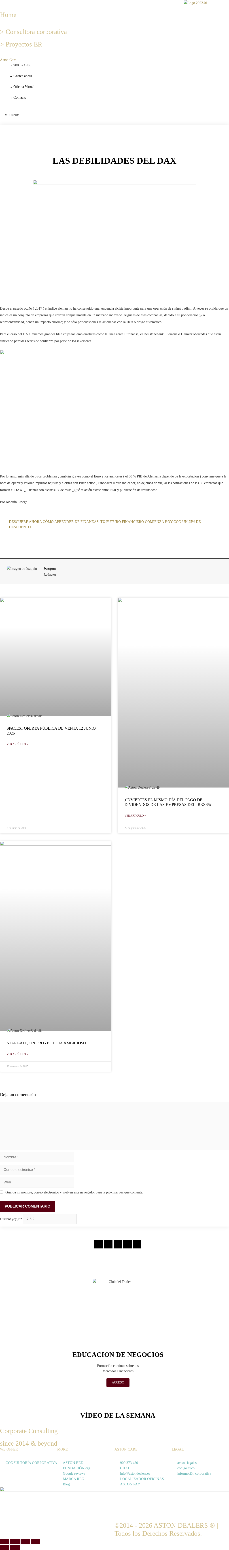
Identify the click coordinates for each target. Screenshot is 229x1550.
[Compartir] (25, 1541)
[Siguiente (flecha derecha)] (15, 1547)
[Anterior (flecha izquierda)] (4, 1547)
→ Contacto (17, 97)
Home (8, 14)
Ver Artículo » (17, 744)
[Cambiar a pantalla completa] (15, 1541)
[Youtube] (137, 1244)
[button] (1, 2)
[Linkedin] (127, 1244)
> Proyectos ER (21, 44)
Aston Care (8, 60)
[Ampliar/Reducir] (4, 1541)
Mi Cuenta (11, 115)
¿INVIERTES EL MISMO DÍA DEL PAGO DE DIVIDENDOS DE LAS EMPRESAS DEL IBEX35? (168, 802)
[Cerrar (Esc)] (35, 1541)
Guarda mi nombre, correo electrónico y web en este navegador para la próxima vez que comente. (74, 1192)
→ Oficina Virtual (21, 87)
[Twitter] (118, 1244)
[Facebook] (108, 1244)
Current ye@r (11, 1219)
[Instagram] (98, 1244)
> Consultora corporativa (33, 31)
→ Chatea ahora (20, 76)
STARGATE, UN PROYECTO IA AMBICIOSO (46, 1043)
